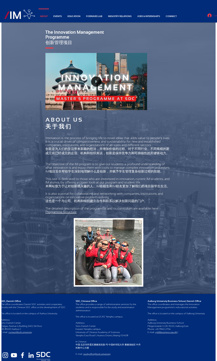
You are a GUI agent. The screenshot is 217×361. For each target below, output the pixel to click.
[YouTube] (14, 355)
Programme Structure (61, 212)
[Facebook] (22, 355)
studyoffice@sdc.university (97, 354)
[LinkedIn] (31, 355)
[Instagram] (5, 355)
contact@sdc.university (20, 332)
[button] (143, 106)
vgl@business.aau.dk (166, 332)
